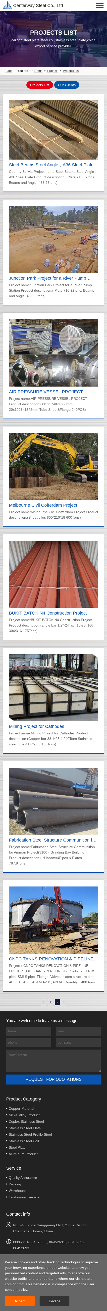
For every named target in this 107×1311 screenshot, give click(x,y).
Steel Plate (17, 1147)
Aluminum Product (23, 1154)
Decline (54, 1301)
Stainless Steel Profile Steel (30, 1134)
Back (8, 71)
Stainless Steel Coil (24, 1141)
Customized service (24, 1197)
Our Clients (67, 85)
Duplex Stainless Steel (26, 1121)
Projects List (71, 71)
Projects (52, 71)
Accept (20, 1301)
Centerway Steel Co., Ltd (38, 5)
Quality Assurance (23, 1178)
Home (38, 71)
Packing (15, 1184)
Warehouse (18, 1191)
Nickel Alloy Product (24, 1115)
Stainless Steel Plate (25, 1128)
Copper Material (21, 1108)
